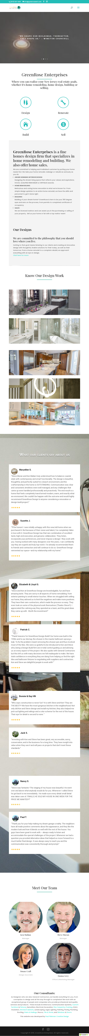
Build (25, 134)
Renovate (63, 112)
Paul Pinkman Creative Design (57, 1016)
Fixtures (23, 1007)
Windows (61, 1012)
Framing (69, 1007)
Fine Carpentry (59, 1007)
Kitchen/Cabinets (27, 1010)
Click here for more (20, 255)
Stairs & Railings (30, 1012)
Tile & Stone (48, 1012)
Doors (69, 1012)
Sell (63, 134)
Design (25, 112)
